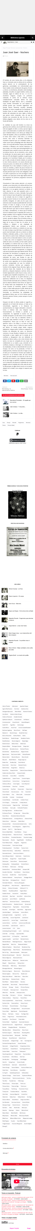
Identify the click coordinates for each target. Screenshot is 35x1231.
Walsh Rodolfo (14, 1113)
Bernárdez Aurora (14, 749)
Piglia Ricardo (14, 1011)
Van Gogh (29, 1097)
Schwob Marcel (14, 1048)
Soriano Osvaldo (20, 1062)
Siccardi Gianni (6, 1056)
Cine (22, 791)
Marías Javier (24, 952)
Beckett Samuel (6, 743)
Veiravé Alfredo (25, 1102)
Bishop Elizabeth (26, 754)
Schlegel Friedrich (14, 1046)
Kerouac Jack (28, 904)
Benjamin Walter (6, 746)
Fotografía (16, 842)
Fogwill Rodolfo (20, 840)
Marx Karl (19, 955)
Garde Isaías (18, 856)
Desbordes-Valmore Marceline (18, 816)
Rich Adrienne (22, 1027)
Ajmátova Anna (24, 709)
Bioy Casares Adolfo (15, 754)
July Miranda (22, 899)
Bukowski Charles (22, 765)
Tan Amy (29, 1078)
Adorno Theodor (6, 706)
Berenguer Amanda (16, 746)
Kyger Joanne (28, 909)
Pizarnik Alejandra (23, 1011)
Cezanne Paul (6, 789)
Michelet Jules (6, 965)
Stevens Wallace (15, 1067)
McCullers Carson (7, 960)
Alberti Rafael (18, 711)
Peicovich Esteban (14, 1006)
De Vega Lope (17, 813)
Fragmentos (21, 422)
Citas (4, 422)
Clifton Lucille (19, 794)
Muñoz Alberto (6, 979)
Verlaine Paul (25, 1105)
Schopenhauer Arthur (25, 1046)
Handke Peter (13, 874)
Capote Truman (16, 778)
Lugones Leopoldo (7, 939)
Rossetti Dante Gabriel (8, 1035)
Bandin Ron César (23, 733)
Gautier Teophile (22, 858)
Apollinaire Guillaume (7, 719)
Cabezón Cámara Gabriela (26, 770)
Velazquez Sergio (6, 1105)
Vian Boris (5, 1107)
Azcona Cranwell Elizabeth (25, 727)
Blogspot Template (14, 1228)
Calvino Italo (5, 775)
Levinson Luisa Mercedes (24, 923)
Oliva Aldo (12, 992)
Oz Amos (20, 995)
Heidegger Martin (28, 877)
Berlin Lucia (5, 749)
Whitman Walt (14, 1115)
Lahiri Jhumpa (16, 912)
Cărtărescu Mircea (7, 783)
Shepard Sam (18, 1054)
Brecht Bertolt (21, 762)
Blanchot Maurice (16, 757)
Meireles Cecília (24, 960)
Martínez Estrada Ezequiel (8, 955)
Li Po (14, 928)
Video (10, 1107)
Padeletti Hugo (27, 995)
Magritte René (6, 944)
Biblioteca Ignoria (17, 38)
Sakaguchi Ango (14, 1040)
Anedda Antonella (18, 717)
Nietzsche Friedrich (23, 984)
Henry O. (23, 880)
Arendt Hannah (17, 719)
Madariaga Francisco (17, 941)
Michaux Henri (21, 963)
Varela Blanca (15, 1099)
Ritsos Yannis (25, 1030)
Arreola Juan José (6, 722)
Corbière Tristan (24, 800)
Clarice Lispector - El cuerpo (16, 596)
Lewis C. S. (22, 925)
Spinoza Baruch (22, 1064)
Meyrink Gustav (11, 963)
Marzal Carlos (26, 955)
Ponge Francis (11, 1016)
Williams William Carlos (15, 1118)
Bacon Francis (17, 730)
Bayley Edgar (25, 741)
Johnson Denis (27, 896)
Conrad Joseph (19, 797)
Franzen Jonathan (6, 845)
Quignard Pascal (18, 1024)
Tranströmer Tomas (23, 1089)
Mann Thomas (16, 949)
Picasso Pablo (6, 1011)
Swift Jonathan (25, 1073)
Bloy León (5, 759)
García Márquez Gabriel (8, 856)
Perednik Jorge (6, 1008)
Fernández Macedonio (16, 837)
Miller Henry (14, 965)
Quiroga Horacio (28, 1024)
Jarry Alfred (19, 896)
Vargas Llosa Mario (25, 1099)
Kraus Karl (5, 909)
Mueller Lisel (24, 973)
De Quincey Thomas (7, 813)
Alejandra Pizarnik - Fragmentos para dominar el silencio (21, 619)
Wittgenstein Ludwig (27, 1118)
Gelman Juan (5, 861)
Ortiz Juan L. (13, 995)
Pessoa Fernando (26, 1008)
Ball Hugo (24, 730)
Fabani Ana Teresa (18, 834)
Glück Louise (13, 866)
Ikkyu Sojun (12, 896)
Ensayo (8, 422)
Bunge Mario (14, 767)
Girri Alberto (5, 866)
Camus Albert (13, 775)
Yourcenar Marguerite (17, 1123)
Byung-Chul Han (14, 770)
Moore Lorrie (17, 971)
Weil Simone (22, 1113)
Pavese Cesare (24, 1003)
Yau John (13, 1121)
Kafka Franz (5, 901)
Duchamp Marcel (6, 826)
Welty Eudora (6, 1115)
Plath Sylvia (10, 1014)
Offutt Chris (5, 992)
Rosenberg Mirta (26, 1032)
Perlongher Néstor (15, 1008)
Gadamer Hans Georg (8, 850)
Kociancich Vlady (25, 907)
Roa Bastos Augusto (7, 1032)
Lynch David (15, 939)
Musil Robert (5, 982)
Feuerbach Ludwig (28, 837)
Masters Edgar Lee (7, 957)
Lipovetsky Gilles (20, 933)
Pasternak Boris (15, 1003)
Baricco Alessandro (7, 735)
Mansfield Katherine (26, 949)
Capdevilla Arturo (6, 778)
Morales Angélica (6, 973)
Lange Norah (18, 915)
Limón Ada (5, 933)
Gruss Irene (5, 874)
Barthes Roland (17, 735)
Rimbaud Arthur (16, 1030)
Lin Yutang (12, 933)
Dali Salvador (25, 805)
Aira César (16, 709)
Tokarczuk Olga (15, 1086)
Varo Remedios (6, 1102)
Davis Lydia (12, 808)
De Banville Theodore (22, 808)
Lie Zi (20, 931)
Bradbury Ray (13, 762)
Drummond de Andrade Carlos (20, 824)
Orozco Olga (5, 995)
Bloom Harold (25, 757)
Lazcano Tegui (15, 920)
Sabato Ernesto (22, 1038)
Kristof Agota (12, 909)
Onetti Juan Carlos (21, 992)
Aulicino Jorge (20, 725)
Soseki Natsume (6, 1064)
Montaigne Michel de (7, 968)
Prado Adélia (21, 1019)
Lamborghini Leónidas (8, 915)
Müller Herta (17, 976)
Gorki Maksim (17, 872)
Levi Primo (14, 923)
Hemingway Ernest (15, 880)
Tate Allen (5, 1081)
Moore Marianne (26, 971)
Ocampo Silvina (24, 990)
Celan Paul (14, 786)
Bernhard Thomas (24, 749)
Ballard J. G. (5, 733)
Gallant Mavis (18, 850)
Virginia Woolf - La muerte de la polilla (18, 655)
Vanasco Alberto (6, 1099)
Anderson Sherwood (7, 717)
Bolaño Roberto (12, 759)
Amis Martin (5, 714)
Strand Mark (22, 1070)
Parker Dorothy (18, 1000)
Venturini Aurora (16, 1105)
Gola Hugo (20, 866)
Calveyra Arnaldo (21, 773)
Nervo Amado (14, 984)
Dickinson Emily (28, 818)
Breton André (6, 765)
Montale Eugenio (18, 968)
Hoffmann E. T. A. (24, 888)
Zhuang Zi (5, 1126)
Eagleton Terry (26, 826)
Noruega (11, 987)
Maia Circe (13, 944)
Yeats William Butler (21, 1121)
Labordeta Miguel (6, 912)
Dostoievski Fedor (7, 824)
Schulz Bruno (5, 1048)
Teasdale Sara (12, 1081)
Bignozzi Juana (6, 754)
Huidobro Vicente (6, 893)
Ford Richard (29, 840)
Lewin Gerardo (14, 925)
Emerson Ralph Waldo (7, 832)
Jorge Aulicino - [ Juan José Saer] (18, 625)
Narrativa (13, 48)
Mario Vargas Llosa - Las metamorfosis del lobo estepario (20, 634)
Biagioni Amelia (24, 751)
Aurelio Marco (6, 727)
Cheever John (21, 789)
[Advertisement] (17, 17)
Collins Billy (5, 797)
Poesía (4, 425)
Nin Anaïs (5, 987)
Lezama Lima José (7, 928)
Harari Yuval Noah (22, 874)
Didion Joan (13, 821)
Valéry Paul (5, 1097)
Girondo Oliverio (25, 864)
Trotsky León (5, 1091)
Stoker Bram (5, 1070)
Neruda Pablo (6, 984)
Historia (4, 888)
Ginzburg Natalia (15, 864)
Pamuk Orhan (24, 998)
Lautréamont (25, 917)
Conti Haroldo (15, 800)
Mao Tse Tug (5, 952)
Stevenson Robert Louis (26, 1067)
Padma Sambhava (7, 998)
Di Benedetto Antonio (7, 818)
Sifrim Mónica (14, 1056)
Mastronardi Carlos (17, 957)
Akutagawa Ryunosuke (8, 711)
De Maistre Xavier (18, 810)
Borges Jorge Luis (22, 759)
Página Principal (6, 48)
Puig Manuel (14, 1022)
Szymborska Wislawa (27, 1075)
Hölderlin (5, 891)
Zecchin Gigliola (27, 1123)
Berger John (26, 746)
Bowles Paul (5, 762)
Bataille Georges (15, 738)
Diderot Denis (6, 821)
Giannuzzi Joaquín (23, 861)
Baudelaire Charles (25, 738)
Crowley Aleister (23, 802)
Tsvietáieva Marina (14, 1091)
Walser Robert (6, 1113)
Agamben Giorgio (24, 706)
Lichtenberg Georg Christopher (10, 931)
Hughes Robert (23, 891)
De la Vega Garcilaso (7, 810)
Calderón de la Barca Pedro (9, 773)
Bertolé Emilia (6, 751)
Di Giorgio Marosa (18, 818)
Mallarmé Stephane (7, 947)
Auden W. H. (5, 725)
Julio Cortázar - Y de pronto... (18, 406)
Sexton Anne (14, 1051)
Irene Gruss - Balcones (15, 603)
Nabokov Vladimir (14, 982)
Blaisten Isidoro (6, 757)
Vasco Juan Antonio (16, 1102)
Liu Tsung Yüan (15, 936)
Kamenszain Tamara (14, 901)
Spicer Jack (14, 1064)
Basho (24, 735)
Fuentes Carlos (24, 848)
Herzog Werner (6, 885)
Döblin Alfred (21, 821)
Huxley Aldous (24, 893)
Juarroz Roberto (13, 899)
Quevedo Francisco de (8, 1024)
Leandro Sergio (23, 920)
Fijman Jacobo (6, 840)
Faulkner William (28, 834)
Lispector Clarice (6, 936)
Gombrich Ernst (6, 869)
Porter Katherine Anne (21, 1016)
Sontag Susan (12, 1062)
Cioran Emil (28, 791)
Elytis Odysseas (18, 829)
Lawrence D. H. (6, 920)
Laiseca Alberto (24, 912)
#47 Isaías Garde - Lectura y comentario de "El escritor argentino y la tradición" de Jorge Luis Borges (16, 1201)
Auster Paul (13, 727)
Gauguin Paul (13, 858)
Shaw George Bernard (8, 1054)
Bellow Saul (23, 743)
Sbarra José (5, 1046)
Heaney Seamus (18, 877)
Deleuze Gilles (25, 813)
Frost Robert (16, 848)
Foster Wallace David (7, 842)
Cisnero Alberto (6, 794)
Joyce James (5, 899)
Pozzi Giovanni (13, 1019)
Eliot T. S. (10, 829)
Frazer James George (17, 845)
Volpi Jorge (11, 1110)
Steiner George (6, 1067)
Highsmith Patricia (25, 885)
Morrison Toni (16, 973)
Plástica (4, 1014)
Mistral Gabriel (22, 965)
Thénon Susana (6, 1083)
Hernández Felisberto (7, 882)
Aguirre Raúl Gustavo (7, 709)
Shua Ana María (26, 1054)
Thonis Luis (22, 1083)
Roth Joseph (17, 1035)
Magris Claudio (27, 941)
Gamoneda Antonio (7, 853)
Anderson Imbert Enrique (16, 714)
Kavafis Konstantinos (7, 904)
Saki (21, 1040)
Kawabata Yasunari (18, 904)
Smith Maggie (23, 1059)
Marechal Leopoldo (15, 952)
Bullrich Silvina (6, 767)
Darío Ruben (5, 808)
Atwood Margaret (25, 722)
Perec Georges (23, 1006)
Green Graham (26, 872)
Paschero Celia (6, 1003)
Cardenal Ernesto (6, 781)
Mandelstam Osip (26, 947)
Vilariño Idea (17, 1107)
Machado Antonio (25, 939)
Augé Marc (12, 725)
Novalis (17, 987)
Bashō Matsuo (6, 738)
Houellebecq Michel (13, 891)
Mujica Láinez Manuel (7, 976)
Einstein (4, 829)
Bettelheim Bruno (15, 751)
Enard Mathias (18, 832)
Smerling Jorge (14, 1059)
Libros (18, 928)
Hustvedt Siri (15, 893)
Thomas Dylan (15, 1083)
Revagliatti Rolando (13, 1027)
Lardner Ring (5, 917)
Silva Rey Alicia (6, 1059)
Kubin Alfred (20, 909)
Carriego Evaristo (25, 781)
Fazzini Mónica (6, 837)
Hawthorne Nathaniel (7, 877)
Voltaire (17, 1110)
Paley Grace (15, 998)
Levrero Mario (6, 925)
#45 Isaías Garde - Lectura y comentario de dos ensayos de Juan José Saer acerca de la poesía (17, 1208)
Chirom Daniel (6, 791)
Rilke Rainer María (7, 1030)
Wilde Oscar (5, 1118)
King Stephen (16, 907)
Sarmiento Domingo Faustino (9, 1043)
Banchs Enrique (13, 733)
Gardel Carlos (27, 856)
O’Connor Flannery (25, 987)
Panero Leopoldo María (8, 1000)
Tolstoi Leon (23, 1086)
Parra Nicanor (27, 1000)
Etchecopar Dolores (7, 834)
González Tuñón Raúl (7, 872)
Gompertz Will (26, 869)
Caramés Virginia (26, 778)
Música (23, 979)
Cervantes (21, 786)
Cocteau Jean (27, 794)
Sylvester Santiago (7, 1075)
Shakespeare (23, 1051)
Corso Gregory (6, 802)
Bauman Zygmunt (16, 741)
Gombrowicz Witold (16, 869)
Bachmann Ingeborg (7, 730)
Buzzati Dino (5, 770)
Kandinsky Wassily (26, 901)
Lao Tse (24, 915)
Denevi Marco (6, 816)
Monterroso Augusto (7, 971)
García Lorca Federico (18, 853)
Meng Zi (4, 963)
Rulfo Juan (5, 1038)
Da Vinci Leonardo (7, 805)
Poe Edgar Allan (24, 1014)
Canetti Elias (21, 775)
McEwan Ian (15, 960)
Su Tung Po (5, 1073)
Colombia (12, 797)
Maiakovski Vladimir (22, 944)
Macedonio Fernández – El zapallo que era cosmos (20, 401)
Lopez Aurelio (24, 936)
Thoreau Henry (6, 1086)
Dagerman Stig (16, 805)
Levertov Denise (6, 923)
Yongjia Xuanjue (6, 1123)
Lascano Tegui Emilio (15, 917)
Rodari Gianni (17, 1032)
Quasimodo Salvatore (24, 1022)
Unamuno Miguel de (14, 1094)
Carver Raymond (25, 783)
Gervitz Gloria (13, 861)
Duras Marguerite (17, 826)
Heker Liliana (5, 880)
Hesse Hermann (15, 885)
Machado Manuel (6, 941)
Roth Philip (24, 1035)
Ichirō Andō (5, 896)
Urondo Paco (24, 1094)
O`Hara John (5, 990)
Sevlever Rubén (6, 1051)
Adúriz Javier (15, 706)
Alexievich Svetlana (27, 711)
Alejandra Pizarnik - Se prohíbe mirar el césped (19, 641)
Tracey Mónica (6, 1089)
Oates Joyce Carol (14, 990)
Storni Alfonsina (14, 1070)
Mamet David (17, 947)
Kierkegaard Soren (7, 907)
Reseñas (4, 1027)
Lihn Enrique (26, 931)
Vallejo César (13, 1097)
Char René (13, 789)
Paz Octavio (5, 1006)
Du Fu (30, 824)
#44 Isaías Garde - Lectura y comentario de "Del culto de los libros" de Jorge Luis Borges (17, 1213)
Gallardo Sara (26, 850)
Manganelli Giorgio (7, 949)
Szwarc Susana (16, 1075)
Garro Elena (5, 858)
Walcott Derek (25, 1110)
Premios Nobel (11, 425)
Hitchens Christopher (13, 888)
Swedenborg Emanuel (15, 1073)
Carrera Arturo (16, 781)
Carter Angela (16, 783)
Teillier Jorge (21, 1081)
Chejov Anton (29, 789)
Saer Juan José (13, 375)
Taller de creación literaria (18, 1078)
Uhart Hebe (5, 1094)
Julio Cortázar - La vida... (16, 413)
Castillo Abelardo (6, 786)
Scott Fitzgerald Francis (25, 1048)
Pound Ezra (5, 1019)
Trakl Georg (14, 1089)
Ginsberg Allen (6, 864)
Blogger (29, 1228)
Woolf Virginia (6, 1121)
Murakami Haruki (15, 979)
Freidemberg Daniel (7, 848)
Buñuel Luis (22, 767)
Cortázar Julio (14, 802)
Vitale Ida (5, 1110)
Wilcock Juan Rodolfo (24, 1115)
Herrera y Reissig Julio (19, 882)
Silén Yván (22, 1056)
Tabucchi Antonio (6, 1078)
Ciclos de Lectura (15, 791)
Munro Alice (25, 976)
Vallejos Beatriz (21, 1097)
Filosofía (14, 422)
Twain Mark (24, 1091)
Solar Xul (5, 1062)
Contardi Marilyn (6, 800)
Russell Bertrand (13, 1038)
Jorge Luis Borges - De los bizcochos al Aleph (21, 611)
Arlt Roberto (26, 719)
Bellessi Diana (15, 743)
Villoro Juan (24, 1107)
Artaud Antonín (15, 722)
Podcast (17, 1014)
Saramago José (28, 1040)
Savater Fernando (22, 1043)
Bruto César (13, 765)
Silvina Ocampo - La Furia (16, 589)
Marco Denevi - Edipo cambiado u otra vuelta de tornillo (21, 648)
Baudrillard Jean (6, 741)
